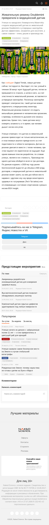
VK (24, 247)
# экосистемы (26, 342)
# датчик (25, 38)
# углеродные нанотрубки (11, 44)
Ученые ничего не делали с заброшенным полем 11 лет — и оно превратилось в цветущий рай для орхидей (20, 332)
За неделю (16, 321)
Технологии (6, 38)
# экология (15, 342)
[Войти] (46, 3)
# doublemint (16, 38)
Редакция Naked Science (24, 9)
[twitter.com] (12, 513)
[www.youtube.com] (22, 513)
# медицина (24, 41)
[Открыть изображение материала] (24, 60)
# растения (6, 342)
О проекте (24, 447)
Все (43, 267)
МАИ (6, 374)
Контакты (24, 442)
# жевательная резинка (10, 41)
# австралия (14, 358)
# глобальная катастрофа (28, 358)
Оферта (24, 438)
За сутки (5, 321)
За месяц (27, 321)
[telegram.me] (32, 513)
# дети (12, 374)
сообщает (9, 83)
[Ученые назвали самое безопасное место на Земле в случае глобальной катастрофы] (43, 351)
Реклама (24, 451)
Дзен (24, 242)
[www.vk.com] (17, 513)
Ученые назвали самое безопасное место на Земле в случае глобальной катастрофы (20, 351)
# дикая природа (31, 339)
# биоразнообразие (17, 339)
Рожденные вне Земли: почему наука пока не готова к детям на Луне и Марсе (20, 369)
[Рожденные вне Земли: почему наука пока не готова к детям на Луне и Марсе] (43, 370)
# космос (29, 374)
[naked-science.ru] (37, 513)
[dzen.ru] (27, 513)
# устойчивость (7, 361)
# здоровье (20, 374)
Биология (6, 339)
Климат (5, 358)
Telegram (24, 236)
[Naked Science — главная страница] (11, 3)
